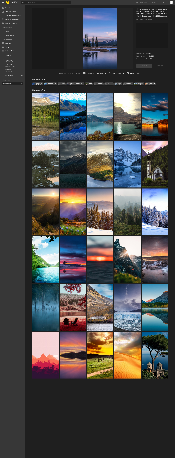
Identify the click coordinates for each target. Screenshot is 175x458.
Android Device (117, 73)
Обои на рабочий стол (13, 15)
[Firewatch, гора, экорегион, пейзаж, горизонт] (45, 355)
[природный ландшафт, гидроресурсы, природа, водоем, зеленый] (45, 259)
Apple (102, 73)
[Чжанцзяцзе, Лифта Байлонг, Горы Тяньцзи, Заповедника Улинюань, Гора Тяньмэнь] (127, 211)
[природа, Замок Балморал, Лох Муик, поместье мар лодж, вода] (100, 164)
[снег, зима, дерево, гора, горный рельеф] (100, 211)
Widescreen (134, 73)
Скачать (144, 66)
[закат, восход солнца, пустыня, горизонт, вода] (100, 259)
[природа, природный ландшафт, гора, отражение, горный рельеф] (73, 116)
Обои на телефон (11, 12)
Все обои (8, 8)
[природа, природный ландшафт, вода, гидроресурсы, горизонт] (155, 259)
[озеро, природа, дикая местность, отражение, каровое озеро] (45, 116)
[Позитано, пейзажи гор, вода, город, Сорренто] (155, 355)
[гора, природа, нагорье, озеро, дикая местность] (100, 116)
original (161, 66)
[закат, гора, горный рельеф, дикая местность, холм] (45, 211)
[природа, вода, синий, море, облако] (73, 259)
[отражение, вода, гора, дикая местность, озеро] (45, 164)
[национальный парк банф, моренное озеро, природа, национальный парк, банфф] (127, 164)
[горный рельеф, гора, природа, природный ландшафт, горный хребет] (127, 259)
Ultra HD (89, 73)
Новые (7, 31)
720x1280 (8, 69)
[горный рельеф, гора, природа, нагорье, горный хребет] (155, 164)
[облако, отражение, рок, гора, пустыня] (127, 116)
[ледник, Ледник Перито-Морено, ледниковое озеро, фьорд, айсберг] (127, 307)
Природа (148, 53)
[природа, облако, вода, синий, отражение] (155, 116)
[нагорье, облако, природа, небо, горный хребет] (73, 164)
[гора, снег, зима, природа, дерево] (155, 211)
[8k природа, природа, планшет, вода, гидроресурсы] (155, 307)
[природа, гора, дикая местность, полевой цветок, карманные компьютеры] (73, 211)
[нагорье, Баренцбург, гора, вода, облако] (100, 307)
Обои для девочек (11, 23)
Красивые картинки (12, 19)
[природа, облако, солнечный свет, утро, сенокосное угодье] (100, 355)
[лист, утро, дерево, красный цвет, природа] (73, 307)
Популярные (9, 35)
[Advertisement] (48, 38)
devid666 (149, 59)
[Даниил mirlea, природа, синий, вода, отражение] (45, 307)
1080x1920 (8, 65)
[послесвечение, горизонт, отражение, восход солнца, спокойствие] (73, 355)
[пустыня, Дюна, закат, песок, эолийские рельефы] (127, 355)
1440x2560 (8, 60)
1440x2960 (8, 55)
